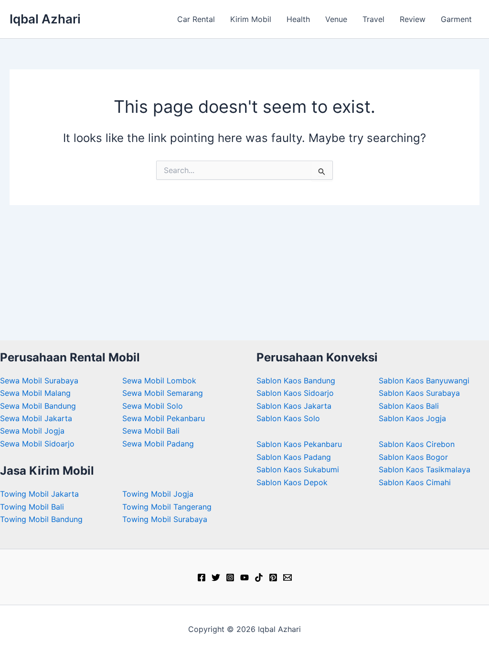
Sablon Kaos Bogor (413, 457)
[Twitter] (216, 577)
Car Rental (196, 19)
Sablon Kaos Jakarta (293, 406)
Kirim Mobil (250, 19)
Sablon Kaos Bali (409, 406)
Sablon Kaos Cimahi (415, 482)
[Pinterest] (273, 577)
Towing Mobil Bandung (41, 519)
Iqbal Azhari (45, 18)
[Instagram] (230, 577)
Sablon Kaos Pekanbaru (299, 444)
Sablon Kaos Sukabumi (297, 469)
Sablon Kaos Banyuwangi (424, 380)
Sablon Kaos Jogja (412, 418)
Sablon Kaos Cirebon (417, 444)
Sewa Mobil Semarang (162, 393)
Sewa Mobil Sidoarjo (37, 443)
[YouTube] (244, 577)
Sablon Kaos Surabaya (419, 393)
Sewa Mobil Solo (152, 406)
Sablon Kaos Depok (292, 482)
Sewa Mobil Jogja (32, 430)
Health (298, 19)
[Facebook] (201, 577)
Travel (373, 19)
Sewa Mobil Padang (158, 443)
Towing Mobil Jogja (157, 494)
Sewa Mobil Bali (151, 430)
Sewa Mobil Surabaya (39, 380)
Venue (336, 19)
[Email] (287, 577)
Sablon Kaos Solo (288, 418)
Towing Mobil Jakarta (39, 494)
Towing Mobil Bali (32, 507)
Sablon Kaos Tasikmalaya (424, 469)
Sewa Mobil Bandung (38, 406)
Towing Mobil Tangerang (167, 507)
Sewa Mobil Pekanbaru (163, 418)
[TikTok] (259, 577)
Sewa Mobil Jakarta (36, 418)
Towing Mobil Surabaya (164, 519)
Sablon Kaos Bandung (295, 380)
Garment (456, 19)
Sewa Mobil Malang (35, 393)
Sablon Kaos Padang (293, 457)
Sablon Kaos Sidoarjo (295, 393)
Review (412, 19)
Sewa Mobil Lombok (159, 380)
